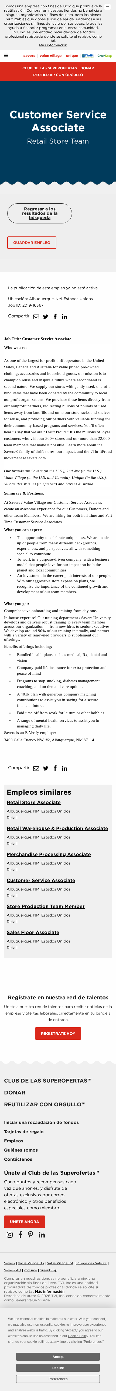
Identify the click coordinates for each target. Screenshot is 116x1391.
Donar (87, 68)
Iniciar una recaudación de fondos (41, 1122)
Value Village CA (60, 1263)
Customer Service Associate (41, 880)
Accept (58, 1357)
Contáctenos (18, 1159)
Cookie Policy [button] (78, 1336)
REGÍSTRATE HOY (58, 1033)
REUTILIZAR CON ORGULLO (58, 75)
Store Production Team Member (46, 906)
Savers (9, 1263)
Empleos (13, 1140)
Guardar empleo (31, 242)
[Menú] (6, 55)
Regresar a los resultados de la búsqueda (39, 213)
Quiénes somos (21, 1150)
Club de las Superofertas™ (47, 1080)
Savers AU (12, 1270)
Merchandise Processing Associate (49, 854)
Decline (58, 1368)
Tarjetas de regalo (24, 1131)
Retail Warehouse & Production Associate (57, 828)
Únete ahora (24, 1222)
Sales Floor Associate (33, 932)
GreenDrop (48, 1270)
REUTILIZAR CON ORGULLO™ (44, 1104)
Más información (53, 45)
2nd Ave (30, 1270)
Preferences (58, 1379)
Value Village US (31, 1263)
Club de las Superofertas (49, 68)
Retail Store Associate (34, 802)
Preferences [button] (93, 1342)
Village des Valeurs (91, 1263)
